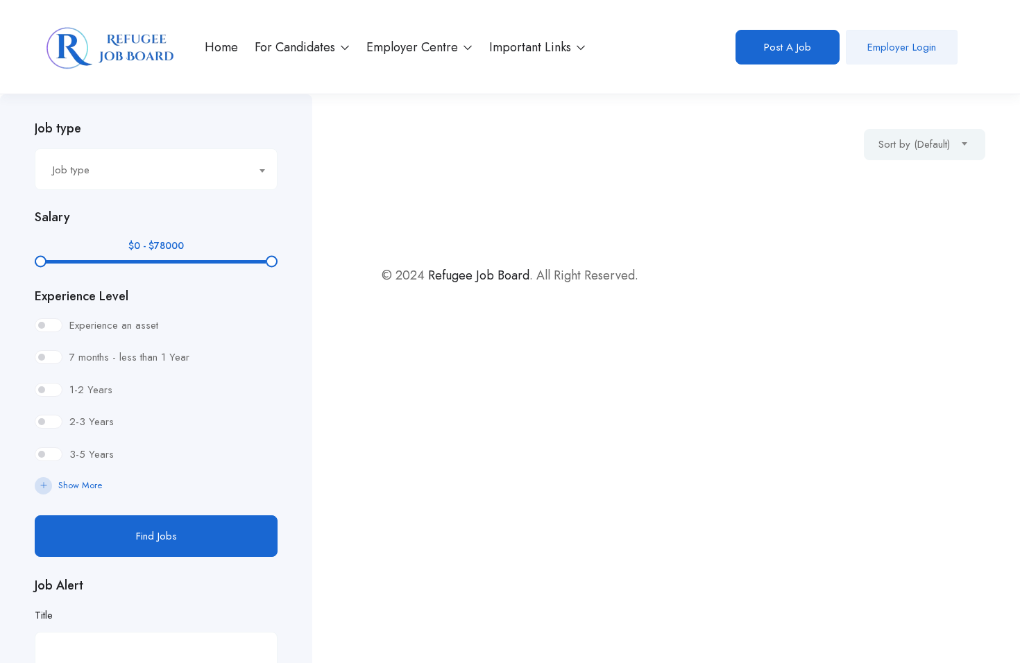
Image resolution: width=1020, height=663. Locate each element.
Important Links (532, 47)
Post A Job (787, 47)
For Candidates (297, 47)
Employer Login (901, 47)
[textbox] (147, 170)
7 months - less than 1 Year (129, 357)
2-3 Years (91, 421)
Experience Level (81, 296)
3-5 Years (91, 454)
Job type (58, 128)
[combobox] (156, 169)
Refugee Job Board (478, 275)
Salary (52, 217)
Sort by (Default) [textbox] (914, 144)
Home (221, 47)
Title (44, 615)
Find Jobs (156, 536)
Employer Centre (413, 47)
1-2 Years (90, 389)
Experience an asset (113, 325)
